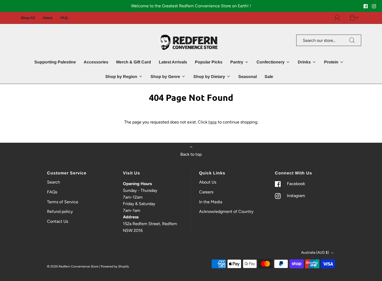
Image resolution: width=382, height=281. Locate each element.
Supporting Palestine (55, 62)
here (212, 122)
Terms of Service (62, 201)
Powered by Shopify (115, 266)
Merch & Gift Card (133, 62)
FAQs (52, 191)
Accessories (96, 62)
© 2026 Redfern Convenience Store (72, 266)
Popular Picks (208, 62)
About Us (207, 182)
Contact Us (57, 221)
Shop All (28, 18)
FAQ (64, 18)
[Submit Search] (352, 40)
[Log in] (340, 17)
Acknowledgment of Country (226, 211)
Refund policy (60, 211)
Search (53, 182)
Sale (269, 76)
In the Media (210, 201)
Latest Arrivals (173, 62)
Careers (206, 191)
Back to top (191, 154)
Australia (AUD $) (315, 252)
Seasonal (247, 76)
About (48, 18)
